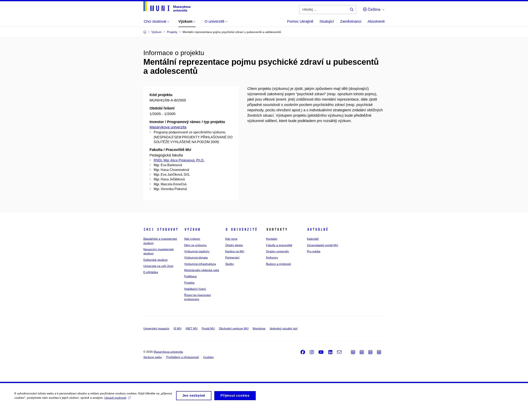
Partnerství (232, 257)
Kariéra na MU (234, 251)
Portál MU (208, 328)
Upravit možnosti (115, 397)
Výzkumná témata (196, 257)
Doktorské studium (155, 259)
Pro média (313, 251)
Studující (326, 21)
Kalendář (313, 238)
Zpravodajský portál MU (322, 245)
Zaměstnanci (350, 21)
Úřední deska (234, 245)
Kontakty (271, 238)
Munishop (259, 328)
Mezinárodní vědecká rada (201, 270)
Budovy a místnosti (278, 264)
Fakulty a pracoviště (279, 245)
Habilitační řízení (195, 288)
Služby (229, 264)
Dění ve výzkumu (195, 245)
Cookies (208, 357)
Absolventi (376, 21)
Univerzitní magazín (156, 328)
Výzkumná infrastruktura (200, 264)
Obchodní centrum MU (234, 328)
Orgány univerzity (277, 251)
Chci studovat (160, 229)
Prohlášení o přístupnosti (182, 357)
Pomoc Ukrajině (300, 21)
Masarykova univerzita (168, 127)
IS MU (177, 328)
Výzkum (192, 229)
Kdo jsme (231, 238)
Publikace (190, 276)
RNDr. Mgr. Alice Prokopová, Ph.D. (179, 160)
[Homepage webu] (166, 6)
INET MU (192, 328)
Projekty (189, 282)
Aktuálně (317, 229)
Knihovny (272, 257)
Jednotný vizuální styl (283, 328)
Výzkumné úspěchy (197, 251)
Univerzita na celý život (158, 266)
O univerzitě (241, 229)
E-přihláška (150, 272)
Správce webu (152, 357)
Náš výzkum (192, 238)
